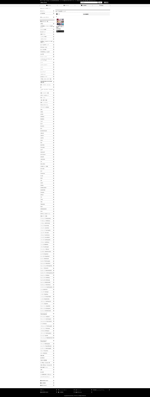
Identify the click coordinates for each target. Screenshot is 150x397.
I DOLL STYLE (43, 2)
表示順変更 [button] (86, 14)
